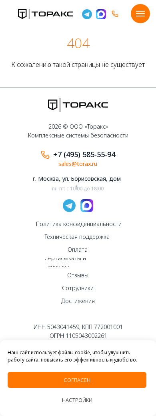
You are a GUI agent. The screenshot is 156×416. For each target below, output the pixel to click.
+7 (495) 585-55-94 (84, 154)
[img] (45, 14)
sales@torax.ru (77, 164)
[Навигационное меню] (140, 13)
